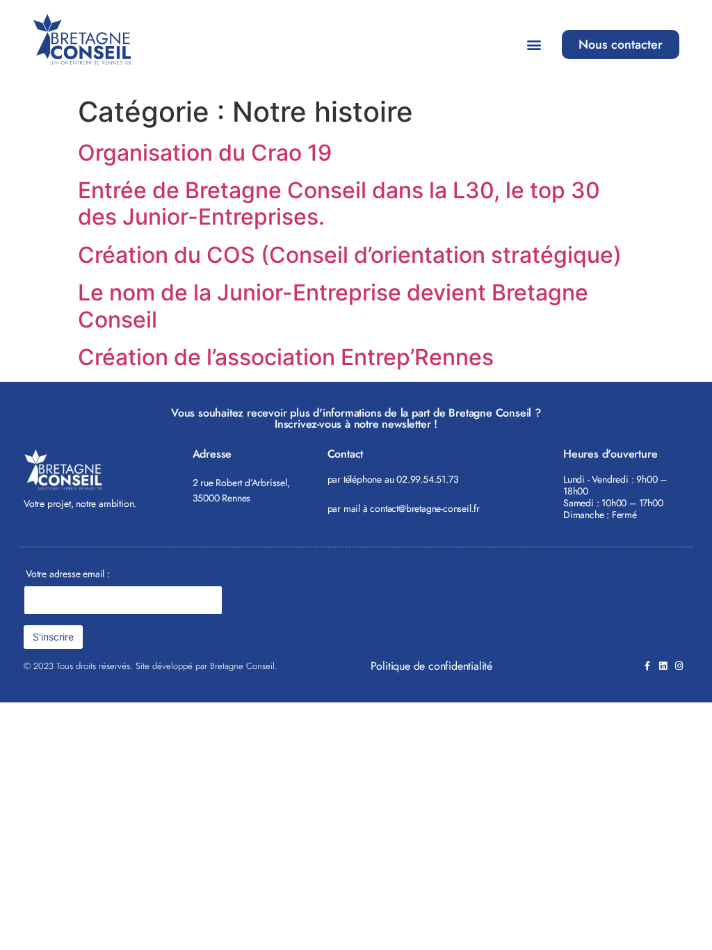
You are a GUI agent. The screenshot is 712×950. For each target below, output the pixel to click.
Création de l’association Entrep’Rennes (286, 357)
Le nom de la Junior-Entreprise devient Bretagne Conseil (333, 305)
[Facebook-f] (647, 665)
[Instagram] (678, 665)
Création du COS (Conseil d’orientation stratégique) (350, 254)
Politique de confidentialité (431, 666)
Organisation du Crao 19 (205, 152)
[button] (533, 44)
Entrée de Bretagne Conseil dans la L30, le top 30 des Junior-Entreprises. (339, 203)
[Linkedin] (663, 665)
